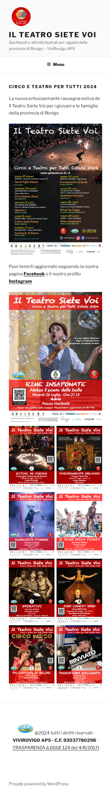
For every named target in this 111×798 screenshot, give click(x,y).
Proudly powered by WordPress (38, 783)
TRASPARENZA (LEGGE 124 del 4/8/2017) (55, 747)
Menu (58, 64)
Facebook (34, 274)
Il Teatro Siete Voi (52, 34)
